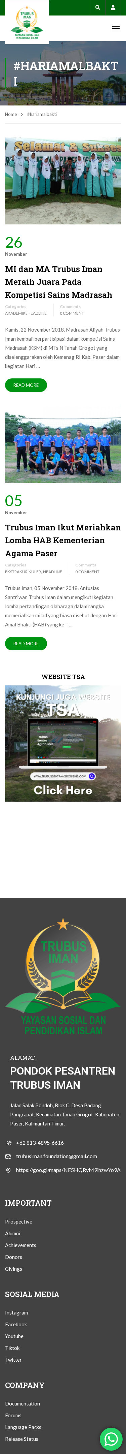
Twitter (13, 1360)
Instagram (16, 1312)
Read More (26, 385)
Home (11, 114)
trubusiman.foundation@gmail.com (56, 1156)
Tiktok (12, 1348)
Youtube (14, 1336)
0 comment (72, 313)
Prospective (18, 1221)
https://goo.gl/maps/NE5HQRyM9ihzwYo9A (68, 1170)
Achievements (20, 1245)
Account (113, 7)
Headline (37, 313)
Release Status (21, 1439)
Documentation (22, 1403)
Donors (13, 1257)
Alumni (12, 1233)
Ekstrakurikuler (23, 571)
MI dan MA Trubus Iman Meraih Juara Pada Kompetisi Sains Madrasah (58, 282)
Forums (13, 1415)
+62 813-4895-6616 (40, 1142)
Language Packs (23, 1427)
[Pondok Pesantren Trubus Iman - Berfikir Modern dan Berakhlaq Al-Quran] (27, 22)
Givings (13, 1269)
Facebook (16, 1324)
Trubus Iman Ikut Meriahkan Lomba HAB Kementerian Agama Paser (63, 540)
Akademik (15, 313)
